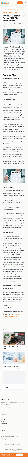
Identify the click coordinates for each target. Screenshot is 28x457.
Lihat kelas (19, 454)
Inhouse (3, 419)
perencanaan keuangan (17, 9)
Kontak (3, 430)
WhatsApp (4, 439)
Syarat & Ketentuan (9, 444)
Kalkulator (4, 428)
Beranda (5, 9)
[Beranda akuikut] (5, 2)
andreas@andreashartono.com (9, 436)
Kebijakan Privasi (19, 444)
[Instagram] (2, 407)
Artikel (9, 9)
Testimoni (4, 423)
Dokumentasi (4, 425)
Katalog (3, 417)
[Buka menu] (25, 2)
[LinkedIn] (10, 407)
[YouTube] (6, 407)
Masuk (20, 2)
